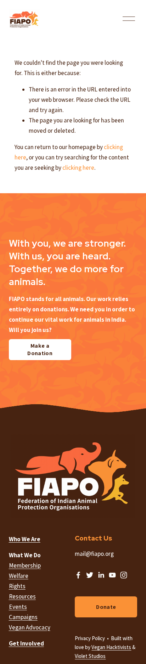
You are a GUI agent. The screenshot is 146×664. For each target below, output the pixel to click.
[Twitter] (89, 575)
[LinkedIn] (101, 575)
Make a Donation (39, 349)
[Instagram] (123, 575)
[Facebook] (78, 575)
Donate (106, 607)
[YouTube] (112, 575)
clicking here (78, 168)
